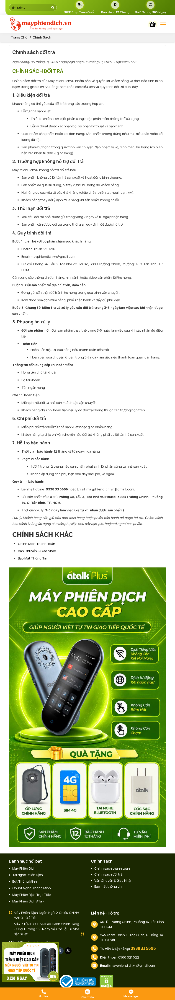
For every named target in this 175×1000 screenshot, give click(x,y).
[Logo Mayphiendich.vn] (53, 24)
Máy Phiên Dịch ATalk (28, 901)
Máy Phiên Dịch (24, 868)
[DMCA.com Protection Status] (108, 981)
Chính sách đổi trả (108, 874)
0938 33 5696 (143, 948)
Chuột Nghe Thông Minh (31, 888)
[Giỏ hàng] (152, 24)
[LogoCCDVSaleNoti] (78, 981)
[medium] (68, 950)
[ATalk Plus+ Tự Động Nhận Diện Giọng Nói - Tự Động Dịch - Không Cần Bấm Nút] (87, 707)
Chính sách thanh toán (36, 543)
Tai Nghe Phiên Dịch (27, 875)
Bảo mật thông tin (32, 558)
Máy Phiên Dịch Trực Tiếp (31, 894)
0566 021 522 (128, 957)
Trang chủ (19, 37)
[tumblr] (60, 950)
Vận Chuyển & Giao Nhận (37, 551)
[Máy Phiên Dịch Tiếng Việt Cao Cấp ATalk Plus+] (30, 961)
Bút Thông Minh (24, 881)
